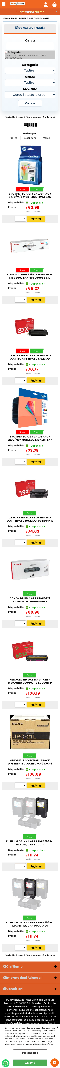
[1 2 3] (21, 623)
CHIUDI (57, 1027)
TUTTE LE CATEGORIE (14, 55)
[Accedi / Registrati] (45, 4)
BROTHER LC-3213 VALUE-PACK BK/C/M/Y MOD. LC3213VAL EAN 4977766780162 (30, 197)
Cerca (30, 40)
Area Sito (30, 89)
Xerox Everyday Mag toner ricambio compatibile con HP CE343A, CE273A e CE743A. (30, 683)
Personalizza (30, 1052)
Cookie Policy (47, 1044)
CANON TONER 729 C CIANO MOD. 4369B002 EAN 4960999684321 (30, 276)
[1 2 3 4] (21, 300)
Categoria (30, 65)
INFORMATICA (30, 11)
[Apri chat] (54, 1062)
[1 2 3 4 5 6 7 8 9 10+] (21, 543)
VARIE (19, 58)
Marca (30, 77)
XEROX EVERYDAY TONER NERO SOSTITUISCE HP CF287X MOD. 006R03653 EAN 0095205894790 (30, 359)
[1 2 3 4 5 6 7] (21, 219)
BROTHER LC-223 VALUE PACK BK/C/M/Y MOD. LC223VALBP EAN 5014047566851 (30, 440)
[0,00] (54, 4)
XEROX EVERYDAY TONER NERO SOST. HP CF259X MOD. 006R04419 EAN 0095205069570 (30, 521)
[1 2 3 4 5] (21, 380)
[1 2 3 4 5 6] (21, 462)
